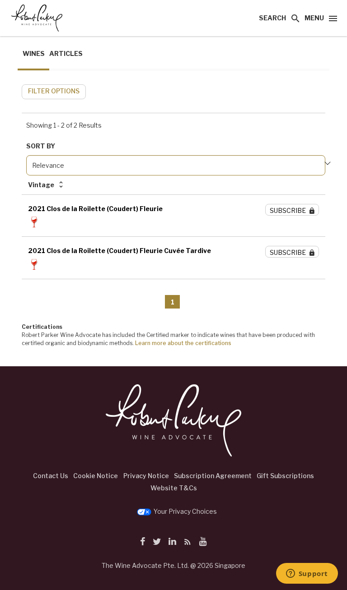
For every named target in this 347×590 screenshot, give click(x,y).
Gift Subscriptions (285, 475)
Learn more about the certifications (183, 343)
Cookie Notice (95, 475)
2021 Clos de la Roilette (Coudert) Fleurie (95, 208)
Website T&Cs (173, 488)
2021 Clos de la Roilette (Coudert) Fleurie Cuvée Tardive (119, 250)
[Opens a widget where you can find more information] (307, 574)
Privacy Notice (146, 475)
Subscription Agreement (213, 475)
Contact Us (50, 475)
